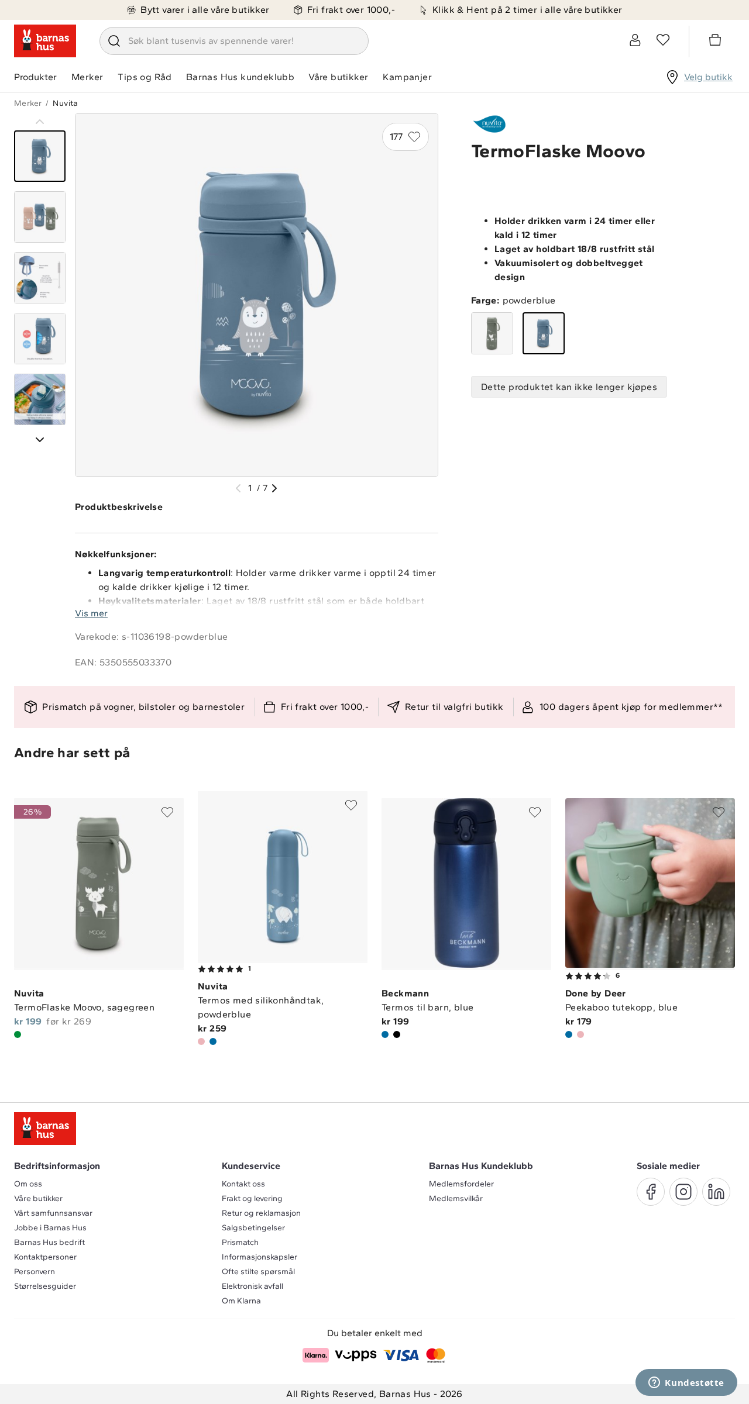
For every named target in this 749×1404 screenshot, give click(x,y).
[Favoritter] (663, 40)
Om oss (28, 1184)
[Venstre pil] (238, 488)
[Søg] (114, 41)
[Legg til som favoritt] (167, 812)
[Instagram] (683, 1192)
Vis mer (91, 613)
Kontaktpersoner (45, 1257)
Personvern (34, 1272)
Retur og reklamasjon (261, 1213)
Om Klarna (241, 1301)
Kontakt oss (243, 1184)
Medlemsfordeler (461, 1184)
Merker (87, 76)
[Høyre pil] (274, 488)
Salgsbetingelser (253, 1228)
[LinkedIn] (716, 1192)
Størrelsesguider (45, 1286)
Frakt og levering (252, 1198)
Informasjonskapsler (259, 1257)
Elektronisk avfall (252, 1286)
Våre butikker (338, 76)
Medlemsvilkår (456, 1198)
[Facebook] (651, 1192)
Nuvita (65, 103)
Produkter (35, 76)
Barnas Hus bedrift (49, 1242)
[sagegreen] (492, 333)
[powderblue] (544, 333)
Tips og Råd (144, 76)
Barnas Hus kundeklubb (240, 76)
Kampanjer (407, 76)
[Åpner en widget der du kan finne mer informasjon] (686, 1383)
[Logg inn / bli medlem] (635, 40)
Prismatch (240, 1242)
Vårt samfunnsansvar (53, 1213)
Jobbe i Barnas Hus (50, 1228)
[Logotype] (45, 41)
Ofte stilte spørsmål (258, 1272)
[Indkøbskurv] (717, 41)
